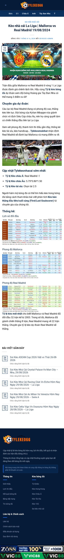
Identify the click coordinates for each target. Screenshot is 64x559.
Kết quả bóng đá (9, 494)
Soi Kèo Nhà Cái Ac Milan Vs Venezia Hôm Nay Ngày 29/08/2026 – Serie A (34, 395)
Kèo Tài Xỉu (36, 499)
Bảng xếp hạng (9, 499)
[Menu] (5, 5)
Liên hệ (6, 521)
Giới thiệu (7, 484)
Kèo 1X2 (35, 504)
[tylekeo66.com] (32, 5)
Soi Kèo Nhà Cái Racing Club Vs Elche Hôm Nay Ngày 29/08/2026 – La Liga (35, 383)
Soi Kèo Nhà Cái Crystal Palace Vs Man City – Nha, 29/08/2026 (34, 371)
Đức (11, 13)
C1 (17, 13)
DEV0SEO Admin (46, 39)
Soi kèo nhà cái (32, 22)
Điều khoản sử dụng (11, 532)
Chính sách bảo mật (11, 527)
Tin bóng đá (8, 504)
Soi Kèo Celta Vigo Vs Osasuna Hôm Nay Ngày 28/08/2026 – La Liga (34, 408)
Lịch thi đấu (7, 489)
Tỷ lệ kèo (35, 484)
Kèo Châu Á (37, 494)
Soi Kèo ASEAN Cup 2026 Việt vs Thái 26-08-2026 (33, 358)
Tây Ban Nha (44, 13)
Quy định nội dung (10, 536)
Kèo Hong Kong (38, 489)
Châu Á (25, 13)
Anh (34, 13)
